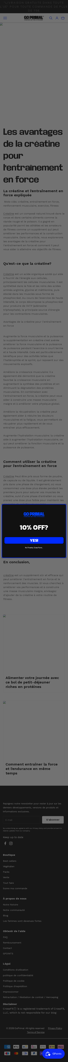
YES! (34, 540)
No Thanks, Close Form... (34, 547)
